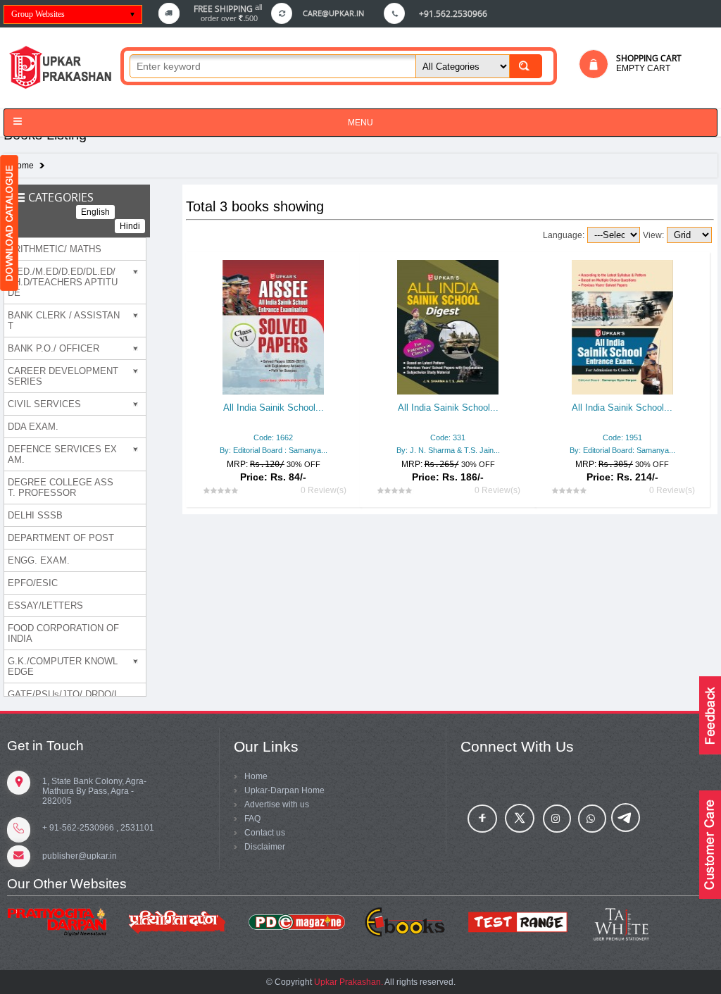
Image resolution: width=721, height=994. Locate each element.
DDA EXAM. (33, 426)
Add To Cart (232, 460)
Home (22, 165)
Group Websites (38, 14)
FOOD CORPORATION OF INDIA (63, 633)
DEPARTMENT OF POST (61, 538)
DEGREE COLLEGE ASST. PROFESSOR (60, 487)
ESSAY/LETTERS (45, 605)
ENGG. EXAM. (39, 560)
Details (273, 434)
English (95, 212)
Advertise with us (276, 804)
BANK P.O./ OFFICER (53, 348)
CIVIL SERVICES (44, 404)
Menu (360, 123)
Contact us (264, 833)
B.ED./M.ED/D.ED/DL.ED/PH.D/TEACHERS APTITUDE (63, 282)
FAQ (252, 819)
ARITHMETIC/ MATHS (54, 249)
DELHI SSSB (35, 515)
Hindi (130, 226)
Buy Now (295, 460)
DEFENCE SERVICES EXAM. (62, 454)
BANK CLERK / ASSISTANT (64, 320)
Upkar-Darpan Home (284, 790)
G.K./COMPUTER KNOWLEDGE (63, 666)
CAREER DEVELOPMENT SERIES (63, 376)
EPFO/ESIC (33, 583)
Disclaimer (264, 847)
